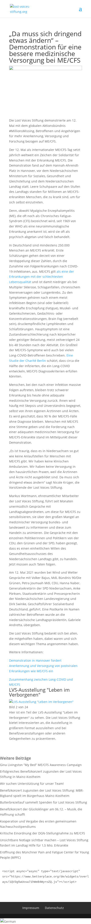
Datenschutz (54, 908)
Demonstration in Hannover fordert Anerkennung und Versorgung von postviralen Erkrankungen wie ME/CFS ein (43, 665)
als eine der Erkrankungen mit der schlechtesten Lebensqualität (41, 276)
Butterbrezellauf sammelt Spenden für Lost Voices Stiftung (43, 802)
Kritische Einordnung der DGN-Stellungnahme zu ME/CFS (42, 833)
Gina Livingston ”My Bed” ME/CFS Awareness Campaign (41, 765)
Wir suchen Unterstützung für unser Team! (32, 783)
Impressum (30, 908)
